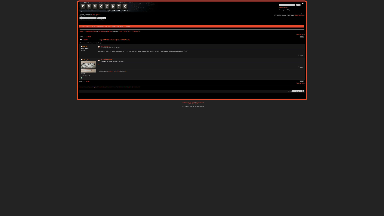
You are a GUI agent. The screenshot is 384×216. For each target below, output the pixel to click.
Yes (99, 65)
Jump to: (290, 91)
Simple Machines (200, 102)
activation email (92, 15)
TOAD (115, 71)
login (93, 14)
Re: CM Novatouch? (106, 59)
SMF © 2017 (192, 102)
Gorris (84, 46)
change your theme (299, 15)
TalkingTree (86, 60)
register (97, 14)
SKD (129, 31)
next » (303, 34)
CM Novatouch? (105, 46)
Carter (120, 31)
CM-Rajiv (125, 31)
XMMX (118, 71)
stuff (126, 71)
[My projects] (81, 78)
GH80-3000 (110, 71)
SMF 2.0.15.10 (185, 102)
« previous (299, 34)
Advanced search (283, 7)
